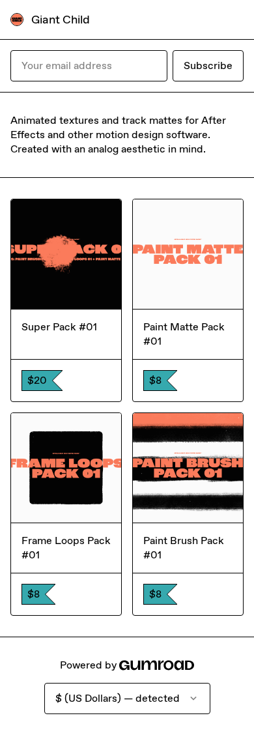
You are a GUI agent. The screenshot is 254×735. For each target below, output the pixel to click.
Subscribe (208, 65)
